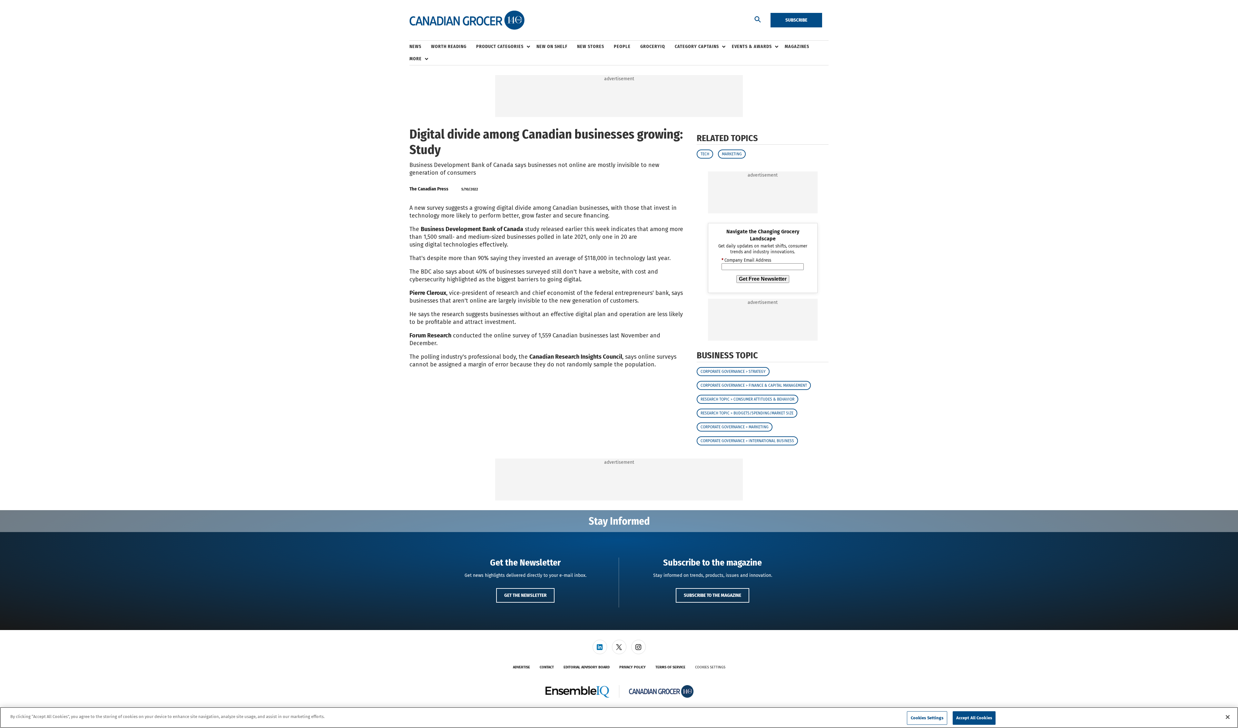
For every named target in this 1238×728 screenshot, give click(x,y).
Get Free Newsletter (763, 279)
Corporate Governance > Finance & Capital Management (754, 385)
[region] (619, 717)
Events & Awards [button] (752, 46)
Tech (705, 154)
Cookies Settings (710, 667)
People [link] (622, 46)
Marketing (732, 154)
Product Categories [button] (500, 46)
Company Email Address (746, 260)
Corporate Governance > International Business (747, 441)
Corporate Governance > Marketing (735, 427)
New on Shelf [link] (551, 46)
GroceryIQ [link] (652, 46)
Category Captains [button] (697, 46)
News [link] (415, 46)
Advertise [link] (521, 667)
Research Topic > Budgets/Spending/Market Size (747, 413)
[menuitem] (420, 47)
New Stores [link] (590, 46)
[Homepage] (467, 20)
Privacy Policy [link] (632, 667)
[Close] (1228, 717)
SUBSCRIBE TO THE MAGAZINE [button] (712, 595)
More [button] (415, 59)
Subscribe (796, 20)
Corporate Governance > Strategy (733, 371)
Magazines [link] (797, 46)
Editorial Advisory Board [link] (587, 667)
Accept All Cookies (974, 717)
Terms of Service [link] (670, 667)
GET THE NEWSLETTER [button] (525, 595)
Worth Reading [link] (449, 46)
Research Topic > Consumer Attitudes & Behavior (747, 399)
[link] (600, 647)
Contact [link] (547, 667)
